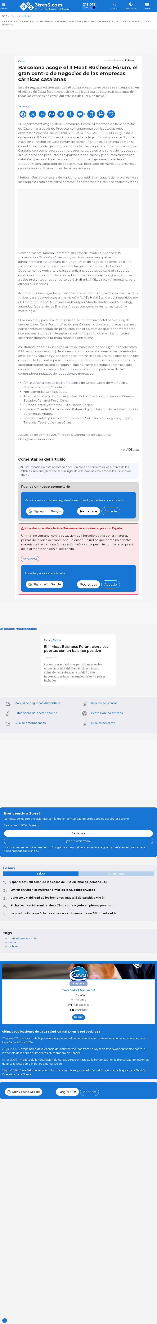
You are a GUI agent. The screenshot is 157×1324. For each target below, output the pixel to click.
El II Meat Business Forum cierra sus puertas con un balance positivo (76, 648)
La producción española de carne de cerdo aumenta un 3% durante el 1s (63, 913)
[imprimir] (101, 114)
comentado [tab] (116, 873)
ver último (30, 559)
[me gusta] (111, 114)
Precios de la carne (104, 703)
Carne (21, 61)
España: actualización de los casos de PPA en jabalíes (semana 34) (58, 882)
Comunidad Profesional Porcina (52, 9)
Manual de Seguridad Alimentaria (37, 703)
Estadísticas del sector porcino (36, 713)
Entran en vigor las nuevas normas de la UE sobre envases (53, 890)
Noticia (57, 640)
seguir (78, 1017)
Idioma (130, 60)
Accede (110, 511)
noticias (14, 946)
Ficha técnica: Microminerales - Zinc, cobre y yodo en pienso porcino (61, 905)
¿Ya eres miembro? (78, 841)
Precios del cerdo (103, 723)
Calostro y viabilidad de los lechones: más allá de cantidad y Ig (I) (58, 897)
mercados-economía (22, 938)
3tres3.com (48, 5)
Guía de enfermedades (30, 723)
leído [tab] (41, 873)
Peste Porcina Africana (107, 713)
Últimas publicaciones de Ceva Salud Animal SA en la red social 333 (51, 1031)
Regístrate (88, 511)
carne (12, 942)
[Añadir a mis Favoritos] (91, 114)
